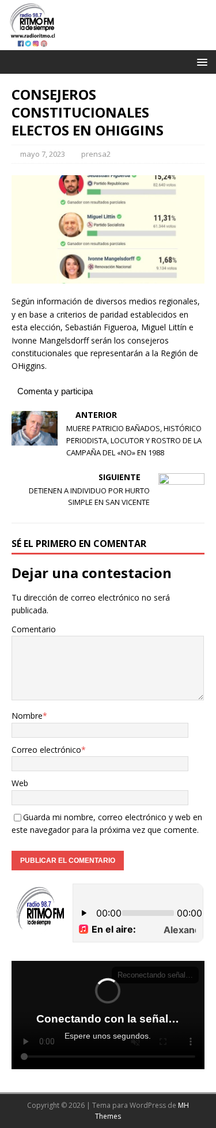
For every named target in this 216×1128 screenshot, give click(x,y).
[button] (200, 61)
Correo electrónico (46, 749)
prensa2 (96, 154)
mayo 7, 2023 (42, 154)
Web (20, 783)
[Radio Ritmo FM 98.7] (108, 42)
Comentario (34, 629)
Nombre (27, 715)
